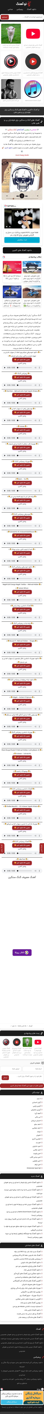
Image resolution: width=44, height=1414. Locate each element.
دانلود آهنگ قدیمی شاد (32, 1270)
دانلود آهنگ (31, 9)
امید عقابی (37, 1150)
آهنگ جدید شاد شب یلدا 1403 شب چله (27, 1251)
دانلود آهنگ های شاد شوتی (31, 1262)
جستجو (4, 17)
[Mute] (10, 226)
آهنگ (30, 1026)
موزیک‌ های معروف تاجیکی (31, 1284)
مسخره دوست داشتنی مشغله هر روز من (27, 1306)
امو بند (38, 1142)
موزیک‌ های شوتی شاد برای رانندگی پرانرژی (26, 1288)
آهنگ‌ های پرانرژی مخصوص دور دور (28, 1266)
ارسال (5, 1077)
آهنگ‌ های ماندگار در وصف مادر (30, 1317)
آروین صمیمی (36, 1110)
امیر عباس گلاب (35, 1157)
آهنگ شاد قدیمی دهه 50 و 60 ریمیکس (27, 1255)
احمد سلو (37, 1124)
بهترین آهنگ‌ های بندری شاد (30, 1303)
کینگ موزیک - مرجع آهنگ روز (30, 1295)
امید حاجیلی (37, 1146)
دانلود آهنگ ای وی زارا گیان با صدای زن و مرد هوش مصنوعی (22, 1343)
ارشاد (39, 1131)
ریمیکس (20, 9)
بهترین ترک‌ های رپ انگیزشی (31, 1292)
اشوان (38, 1135)
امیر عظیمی (37, 1161)
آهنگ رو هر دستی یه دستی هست (29, 1314)
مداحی (10, 9)
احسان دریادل (36, 1120)
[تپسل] (5, 206)
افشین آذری (36, 1139)
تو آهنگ (36, 110)
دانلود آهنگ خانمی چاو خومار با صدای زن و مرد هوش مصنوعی (22, 1334)
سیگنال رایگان (12, 1402)
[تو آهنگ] (22, 4)
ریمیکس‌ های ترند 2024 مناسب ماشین (27, 1259)
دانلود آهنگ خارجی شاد (32, 1310)
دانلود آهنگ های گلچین (22, 250)
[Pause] (6, 226)
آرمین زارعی (37, 1106)
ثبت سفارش (22, 239)
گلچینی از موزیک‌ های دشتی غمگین (28, 1299)
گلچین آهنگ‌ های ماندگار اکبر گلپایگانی (27, 1281)
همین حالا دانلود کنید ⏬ (22, 360)
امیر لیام (38, 1164)
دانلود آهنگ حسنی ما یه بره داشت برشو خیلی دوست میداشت (22, 1338)
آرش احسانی (36, 1102)
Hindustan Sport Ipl (34, 1168)
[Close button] (42, 1389)
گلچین (29, 110)
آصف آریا (38, 1113)
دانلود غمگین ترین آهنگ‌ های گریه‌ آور (27, 1273)
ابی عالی (38, 1117)
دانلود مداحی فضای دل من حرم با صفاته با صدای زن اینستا (22, 1407)
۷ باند (39, 1099)
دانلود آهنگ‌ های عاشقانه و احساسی (28, 1277)
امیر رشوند (37, 1153)
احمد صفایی (36, 1128)
